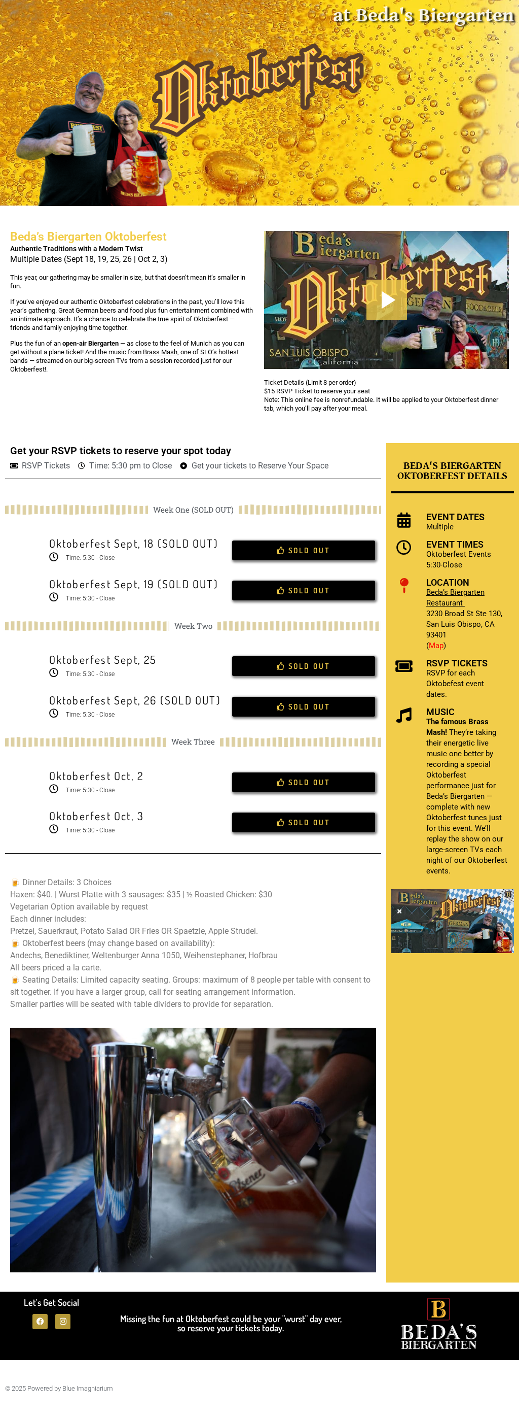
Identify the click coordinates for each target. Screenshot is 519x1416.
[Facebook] (40, 1321)
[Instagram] (62, 1321)
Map (436, 645)
